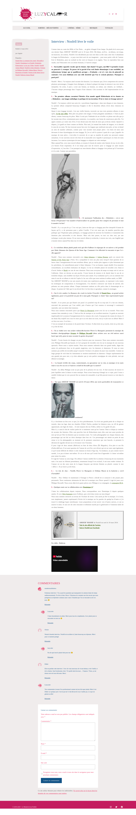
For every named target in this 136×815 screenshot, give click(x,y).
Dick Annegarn (67, 494)
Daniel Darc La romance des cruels (25, 60)
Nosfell (37, 65)
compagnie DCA (117, 483)
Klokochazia (19, 65)
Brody (66, 270)
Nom (43, 744)
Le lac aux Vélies (29, 65)
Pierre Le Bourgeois (87, 311)
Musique (18, 44)
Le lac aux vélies (62, 114)
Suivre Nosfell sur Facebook (89, 528)
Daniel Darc (106, 293)
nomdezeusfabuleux (50, 588)
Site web (44, 763)
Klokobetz (38, 63)
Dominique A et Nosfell (27, 63)
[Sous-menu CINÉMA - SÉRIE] (83, 27)
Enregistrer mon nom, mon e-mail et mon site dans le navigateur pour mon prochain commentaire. (68, 773)
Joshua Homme (103, 257)
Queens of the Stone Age (60, 260)
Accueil (26, 28)
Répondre (47, 604)
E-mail (44, 753)
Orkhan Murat (32, 70)
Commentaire (46, 721)
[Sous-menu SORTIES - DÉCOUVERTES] (61, 27)
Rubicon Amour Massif (27, 75)
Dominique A (88, 487)
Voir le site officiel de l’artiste (90, 525)
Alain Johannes (89, 257)
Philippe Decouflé (85, 333)
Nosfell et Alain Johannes (32, 68)
